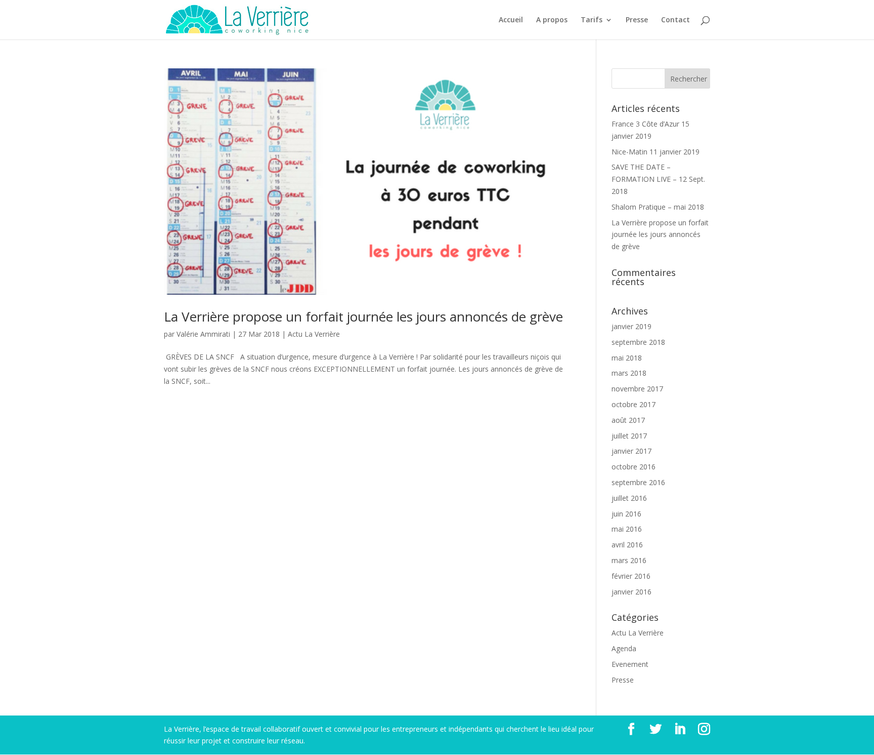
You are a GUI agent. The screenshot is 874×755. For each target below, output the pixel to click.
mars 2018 (628, 373)
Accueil (511, 20)
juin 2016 (626, 514)
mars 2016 (628, 560)
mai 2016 (626, 529)
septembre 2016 (638, 482)
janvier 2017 (631, 451)
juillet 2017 (629, 436)
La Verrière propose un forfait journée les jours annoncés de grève (363, 316)
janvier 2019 (631, 326)
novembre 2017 (637, 388)
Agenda (623, 648)
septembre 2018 (638, 342)
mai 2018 (626, 358)
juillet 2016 (629, 498)
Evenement (629, 664)
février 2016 (630, 576)
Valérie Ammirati (203, 334)
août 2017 (628, 420)
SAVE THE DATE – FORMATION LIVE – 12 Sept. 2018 (658, 179)
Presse (637, 20)
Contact (675, 20)
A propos (551, 20)
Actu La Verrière (314, 334)
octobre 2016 (633, 466)
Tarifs (591, 20)
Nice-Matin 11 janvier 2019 (655, 151)
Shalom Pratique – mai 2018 (657, 207)
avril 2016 (627, 544)
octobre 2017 (633, 404)
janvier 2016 (631, 592)
